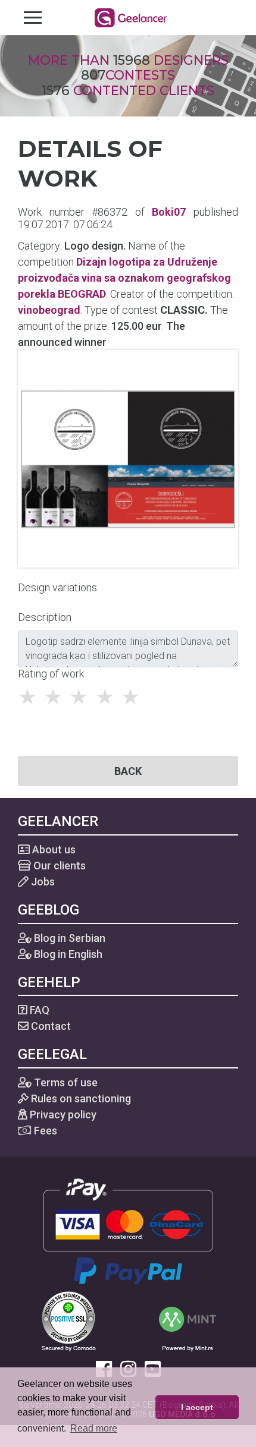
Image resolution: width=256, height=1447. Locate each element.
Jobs (42, 881)
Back (128, 771)
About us (53, 849)
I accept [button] (197, 1407)
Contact (50, 1026)
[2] (56, 697)
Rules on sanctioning (80, 1098)
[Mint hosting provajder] (187, 1320)
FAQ (38, 1010)
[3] (82, 697)
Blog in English (67, 954)
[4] (108, 697)
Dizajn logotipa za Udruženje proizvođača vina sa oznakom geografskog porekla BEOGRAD (124, 278)
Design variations (57, 587)
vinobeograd (49, 310)
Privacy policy (61, 1114)
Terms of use (65, 1082)
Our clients (58, 865)
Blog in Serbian (68, 938)
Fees (44, 1130)
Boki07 (169, 212)
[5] (133, 697)
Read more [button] (93, 1428)
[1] (30, 697)
